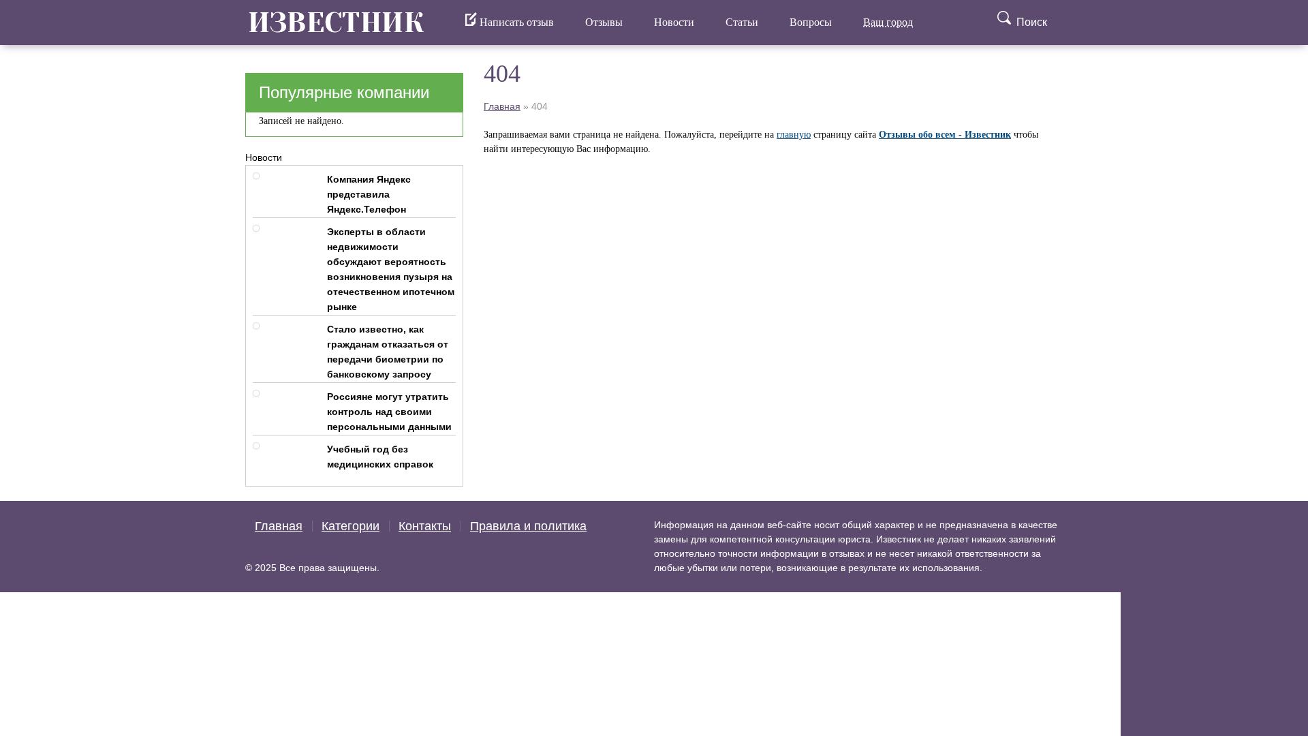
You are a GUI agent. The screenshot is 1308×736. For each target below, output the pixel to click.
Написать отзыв (515, 22)
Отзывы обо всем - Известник (945, 134)
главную (794, 134)
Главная (502, 106)
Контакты (425, 526)
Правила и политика (528, 526)
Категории (350, 526)
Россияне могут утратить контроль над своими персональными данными (389, 411)
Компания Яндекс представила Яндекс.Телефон (369, 194)
